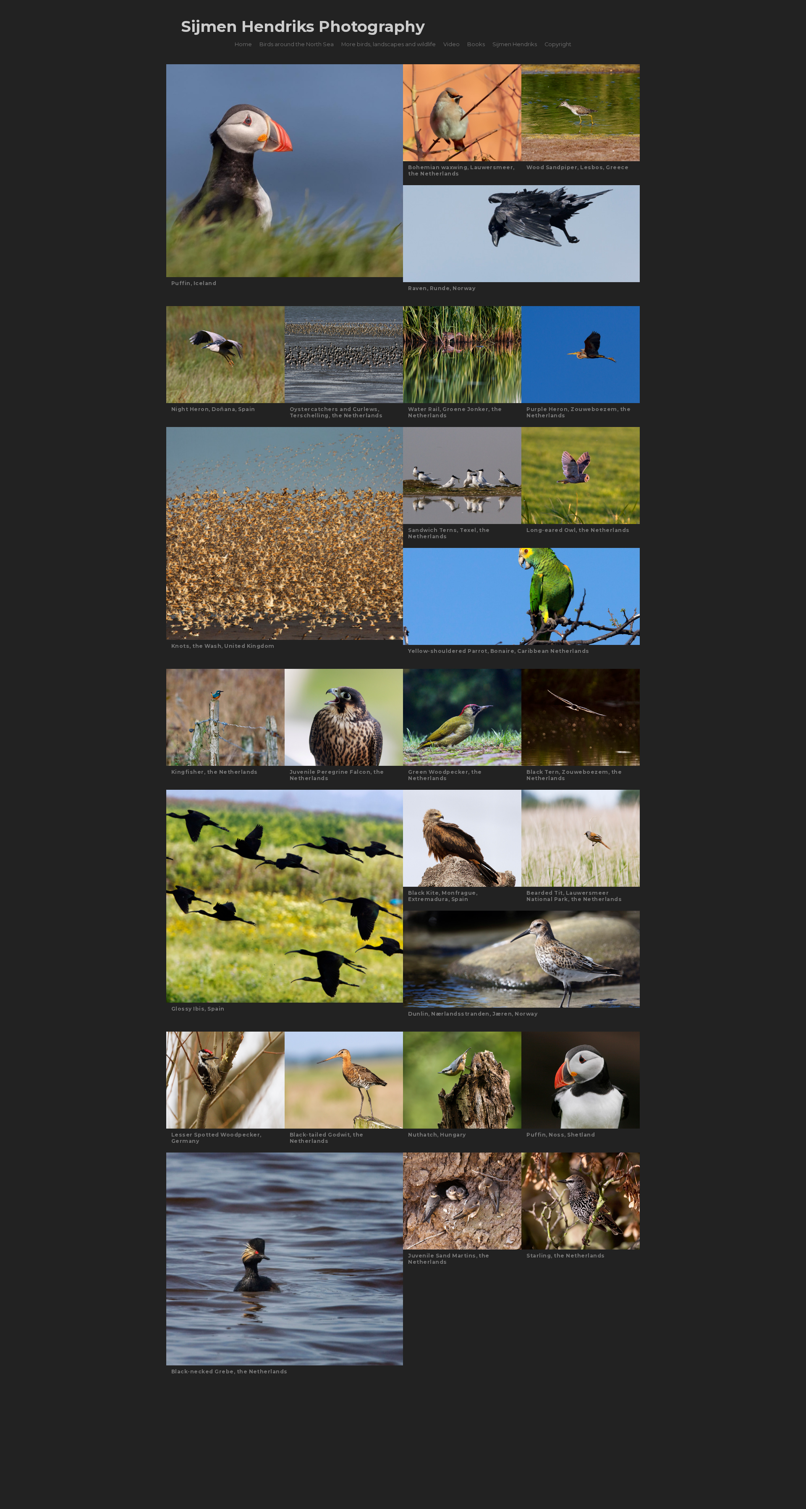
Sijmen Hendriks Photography (303, 26)
